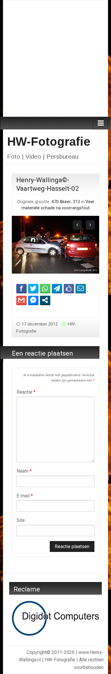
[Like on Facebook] (69, 288)
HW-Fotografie (48, 141)
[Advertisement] (55, 58)
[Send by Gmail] (21, 300)
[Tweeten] (33, 288)
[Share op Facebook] (21, 288)
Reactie (26, 392)
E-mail (25, 496)
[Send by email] (80, 288)
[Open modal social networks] (45, 300)
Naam (24, 471)
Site (21, 520)
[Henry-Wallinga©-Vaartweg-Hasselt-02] (55, 244)
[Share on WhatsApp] (45, 288)
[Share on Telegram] (57, 288)
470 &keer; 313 (66, 201)
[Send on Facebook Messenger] (33, 300)
